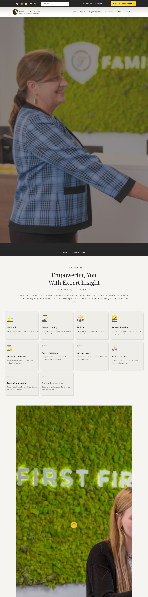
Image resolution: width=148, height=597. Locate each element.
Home (75, 12)
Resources (109, 12)
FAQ (119, 12)
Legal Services (95, 12)
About (82, 12)
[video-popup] (74, 525)
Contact (129, 12)
